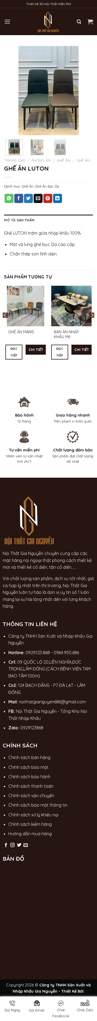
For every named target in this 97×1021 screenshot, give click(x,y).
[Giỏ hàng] (90, 22)
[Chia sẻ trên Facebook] (18, 198)
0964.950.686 (66, 652)
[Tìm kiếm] (79, 21)
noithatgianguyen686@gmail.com (52, 701)
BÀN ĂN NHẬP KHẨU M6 (66, 335)
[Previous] (13, 90)
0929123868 (31, 727)
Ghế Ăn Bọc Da (47, 186)
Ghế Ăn (63, 160)
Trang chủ (14, 160)
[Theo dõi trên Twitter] (19, 845)
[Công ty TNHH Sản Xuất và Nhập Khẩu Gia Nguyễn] (48, 22)
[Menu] (7, 21)
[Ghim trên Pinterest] (47, 198)
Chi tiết (36, 349)
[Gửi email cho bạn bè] (38, 198)
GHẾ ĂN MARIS (21, 332)
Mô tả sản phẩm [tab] (19, 220)
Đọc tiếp (14, 352)
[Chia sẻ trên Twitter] (28, 198)
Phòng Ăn (41, 160)
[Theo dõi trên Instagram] (12, 845)
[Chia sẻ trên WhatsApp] (9, 198)
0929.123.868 (38, 652)
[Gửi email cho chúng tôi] (25, 845)
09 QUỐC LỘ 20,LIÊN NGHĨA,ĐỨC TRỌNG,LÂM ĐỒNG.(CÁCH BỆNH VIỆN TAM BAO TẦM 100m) (49, 669)
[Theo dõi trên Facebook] (6, 845)
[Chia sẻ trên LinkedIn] (57, 198)
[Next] (84, 90)
